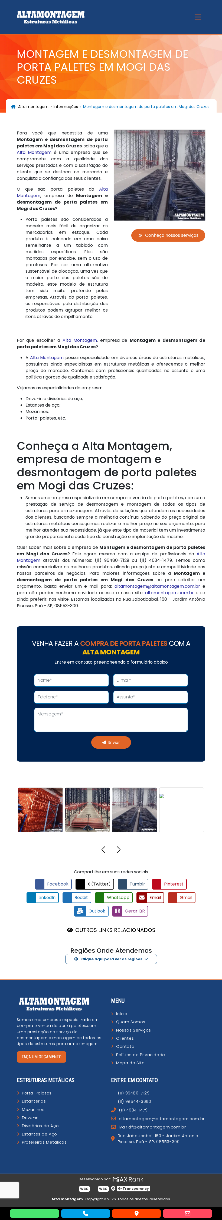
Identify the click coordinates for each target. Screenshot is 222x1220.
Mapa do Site (130, 1063)
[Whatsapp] (34, 1213)
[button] (103, 850)
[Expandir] (198, 17)
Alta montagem (33, 107)
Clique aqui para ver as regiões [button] (111, 959)
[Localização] (136, 1213)
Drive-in (30, 1117)
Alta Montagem (34, 152)
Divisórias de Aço (40, 1125)
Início (122, 1013)
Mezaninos (33, 1109)
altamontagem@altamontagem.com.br (157, 586)
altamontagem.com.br (169, 593)
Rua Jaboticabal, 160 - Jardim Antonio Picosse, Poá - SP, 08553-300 (158, 1138)
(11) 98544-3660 (134, 1101)
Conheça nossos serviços (171, 235)
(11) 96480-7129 (134, 1093)
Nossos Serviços (133, 1030)
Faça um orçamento (41, 1056)
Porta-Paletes (37, 1093)
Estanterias (34, 1101)
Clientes (125, 1038)
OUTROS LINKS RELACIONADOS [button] (115, 930)
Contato (125, 1046)
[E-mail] (187, 1213)
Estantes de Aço (39, 1134)
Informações (66, 107)
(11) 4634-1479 (133, 1110)
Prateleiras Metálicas (44, 1142)
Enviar (114, 742)
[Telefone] (85, 1213)
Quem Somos (130, 1022)
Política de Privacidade (140, 1054)
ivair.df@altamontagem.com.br (152, 1127)
